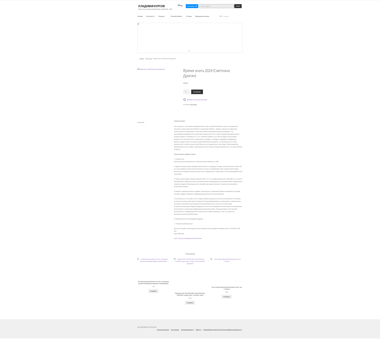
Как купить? (150, 16)
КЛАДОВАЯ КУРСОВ (151, 6)
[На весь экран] (7, 340)
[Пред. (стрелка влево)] (2, 343)
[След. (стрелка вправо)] (7, 343)
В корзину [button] (153, 291)
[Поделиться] (12, 340)
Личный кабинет (176, 16)
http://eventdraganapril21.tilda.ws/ (190, 238)
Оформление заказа (202, 16)
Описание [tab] (140, 122)
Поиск (238, 6)
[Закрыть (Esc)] (16, 340)
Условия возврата (187, 330)
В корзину (197, 92)
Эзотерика (148, 58)
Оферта (198, 330)
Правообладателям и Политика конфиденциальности (222, 330)
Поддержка (175, 330)
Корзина (161, 16)
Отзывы (189, 16)
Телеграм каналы (163, 330)
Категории (191, 6)
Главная (140, 16)
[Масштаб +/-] (2, 340)
